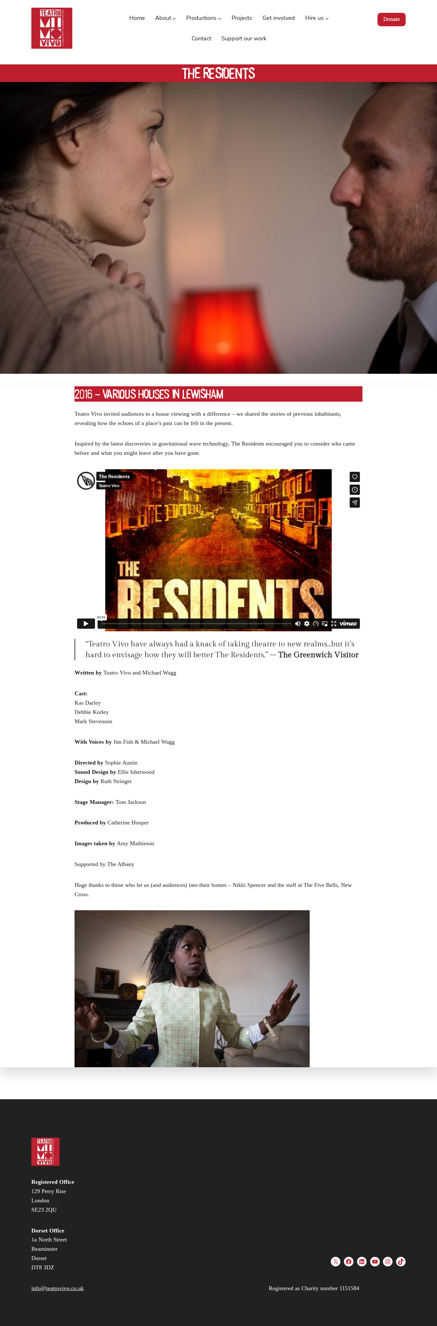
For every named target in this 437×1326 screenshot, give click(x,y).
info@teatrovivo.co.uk (57, 1288)
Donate (391, 19)
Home (137, 18)
